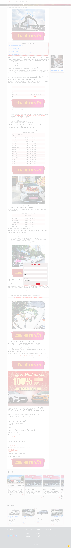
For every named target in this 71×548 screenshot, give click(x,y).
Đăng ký (37, 284)
